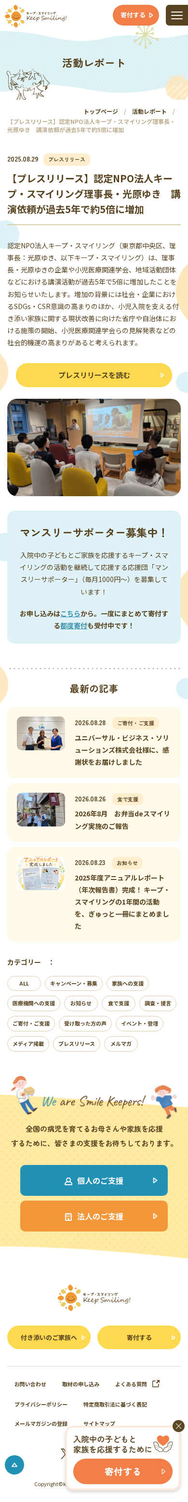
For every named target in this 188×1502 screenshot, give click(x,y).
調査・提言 (158, 1003)
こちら (70, 613)
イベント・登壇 (139, 1023)
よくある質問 (131, 1384)
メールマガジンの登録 (40, 1423)
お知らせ (81, 1003)
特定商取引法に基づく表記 (115, 1404)
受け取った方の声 (85, 1023)
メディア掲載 (28, 1043)
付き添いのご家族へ (49, 1337)
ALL (24, 983)
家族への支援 (128, 983)
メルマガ (121, 1043)
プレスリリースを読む (94, 375)
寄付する (139, 1337)
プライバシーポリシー (40, 1404)
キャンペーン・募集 (73, 983)
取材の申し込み (80, 1384)
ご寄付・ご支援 (31, 1023)
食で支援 (118, 1003)
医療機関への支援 (34, 1003)
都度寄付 (73, 625)
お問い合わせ (30, 1384)
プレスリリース (76, 1043)
